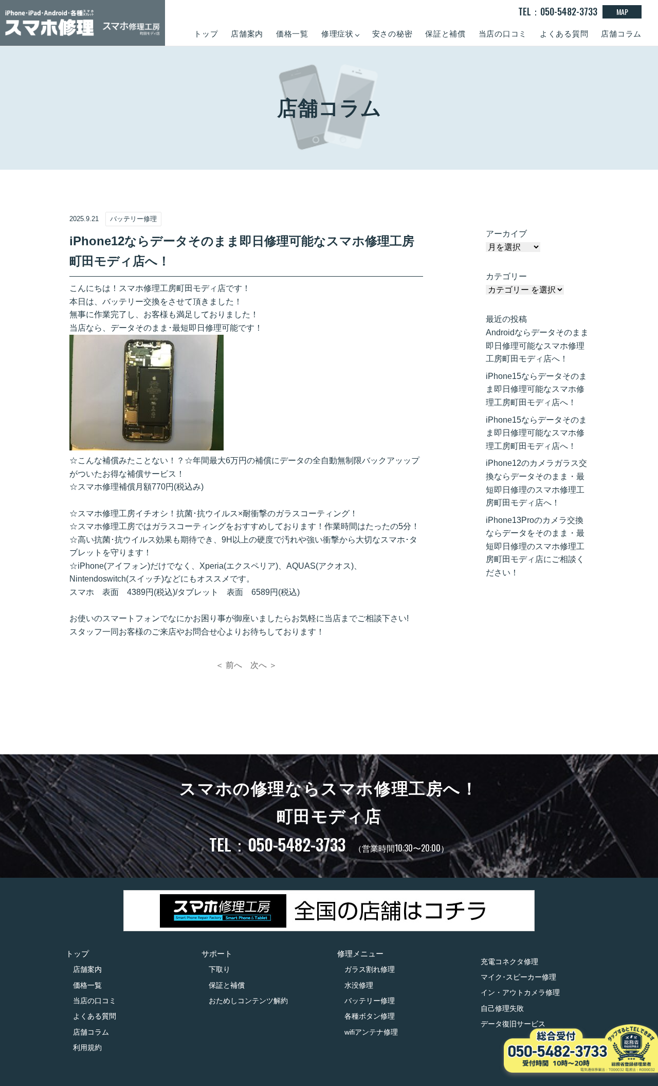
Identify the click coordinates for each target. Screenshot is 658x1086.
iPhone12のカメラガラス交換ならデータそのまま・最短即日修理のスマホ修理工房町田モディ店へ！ (536, 483)
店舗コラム (621, 33)
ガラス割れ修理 (369, 969)
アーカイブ (506, 233)
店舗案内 (247, 33)
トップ (206, 33)
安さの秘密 (392, 33)
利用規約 (87, 1047)
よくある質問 (564, 33)
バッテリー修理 (369, 1001)
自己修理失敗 (502, 1008)
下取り (219, 969)
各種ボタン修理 (369, 1016)
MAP (622, 11)
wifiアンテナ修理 (371, 1032)
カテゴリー (506, 276)
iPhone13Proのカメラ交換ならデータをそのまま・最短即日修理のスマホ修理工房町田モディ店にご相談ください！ (535, 546)
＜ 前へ (228, 665)
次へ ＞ (263, 665)
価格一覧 (292, 33)
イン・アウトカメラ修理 (520, 992)
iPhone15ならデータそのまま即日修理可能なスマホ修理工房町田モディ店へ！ (536, 389)
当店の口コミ (503, 33)
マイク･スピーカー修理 (518, 977)
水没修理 (358, 985)
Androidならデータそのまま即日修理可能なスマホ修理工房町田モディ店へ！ (537, 345)
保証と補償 (445, 33)
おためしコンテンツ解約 (248, 1001)
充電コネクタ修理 (509, 961)
